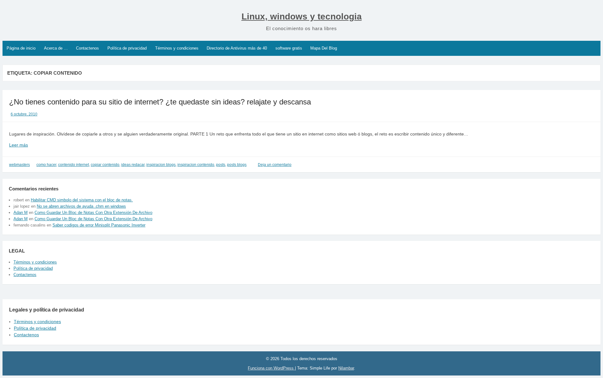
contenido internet (73, 164)
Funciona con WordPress (271, 368)
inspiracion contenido (195, 164)
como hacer (46, 164)
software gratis (288, 48)
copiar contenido (105, 164)
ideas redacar (132, 164)
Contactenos (87, 48)
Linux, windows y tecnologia (302, 16)
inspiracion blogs (161, 164)
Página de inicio (21, 48)
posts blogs (237, 164)
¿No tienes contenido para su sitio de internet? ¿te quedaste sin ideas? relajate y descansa (160, 102)
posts (220, 164)
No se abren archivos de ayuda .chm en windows (81, 206)
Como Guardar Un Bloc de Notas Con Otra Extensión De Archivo (93, 212)
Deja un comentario (274, 164)
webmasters (19, 164)
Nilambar (346, 368)
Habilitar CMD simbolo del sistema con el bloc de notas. (82, 200)
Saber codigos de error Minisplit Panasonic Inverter (98, 225)
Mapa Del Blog (323, 48)
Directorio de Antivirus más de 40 (237, 48)
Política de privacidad (127, 48)
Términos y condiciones (176, 48)
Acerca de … (56, 48)
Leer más (28, 145)
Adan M (21, 212)
